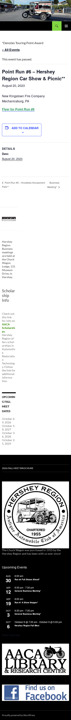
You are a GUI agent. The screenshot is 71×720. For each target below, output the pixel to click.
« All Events (11, 49)
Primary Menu (66, 26)
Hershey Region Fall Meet (27, 626)
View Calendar (11, 635)
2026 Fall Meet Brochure (17, 468)
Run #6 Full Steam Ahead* (27, 579)
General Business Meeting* (28, 591)
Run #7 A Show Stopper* (26, 603)
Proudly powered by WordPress (18, 715)
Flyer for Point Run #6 (18, 109)
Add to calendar (25, 128)
